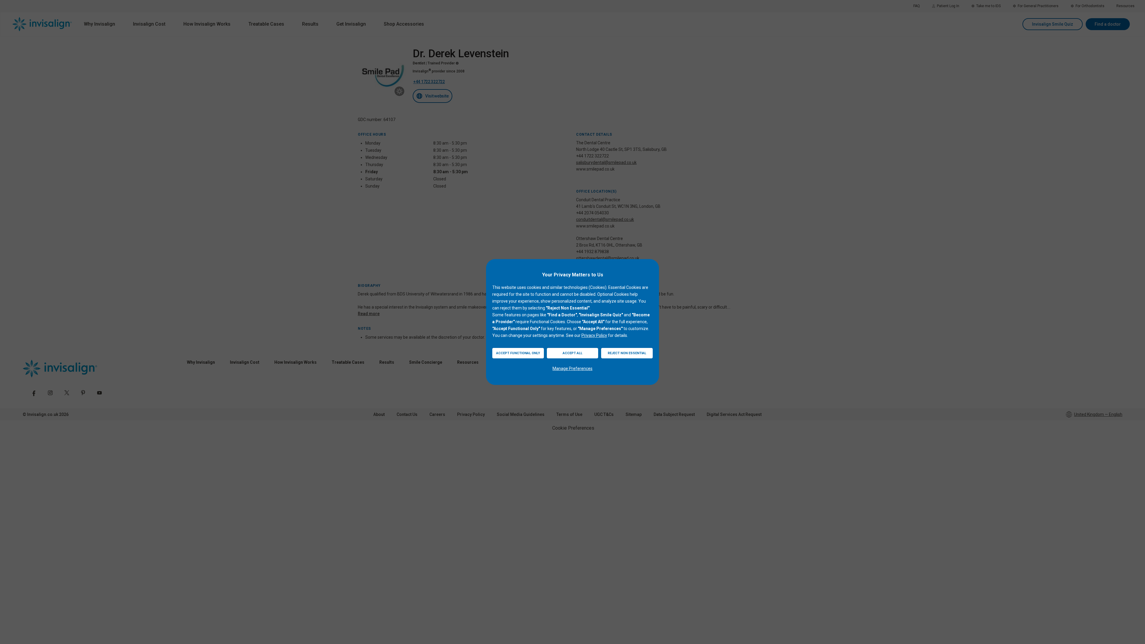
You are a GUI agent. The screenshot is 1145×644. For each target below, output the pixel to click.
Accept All (572, 353)
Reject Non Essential (627, 353)
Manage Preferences (572, 368)
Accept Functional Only (518, 353)
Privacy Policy (594, 335)
